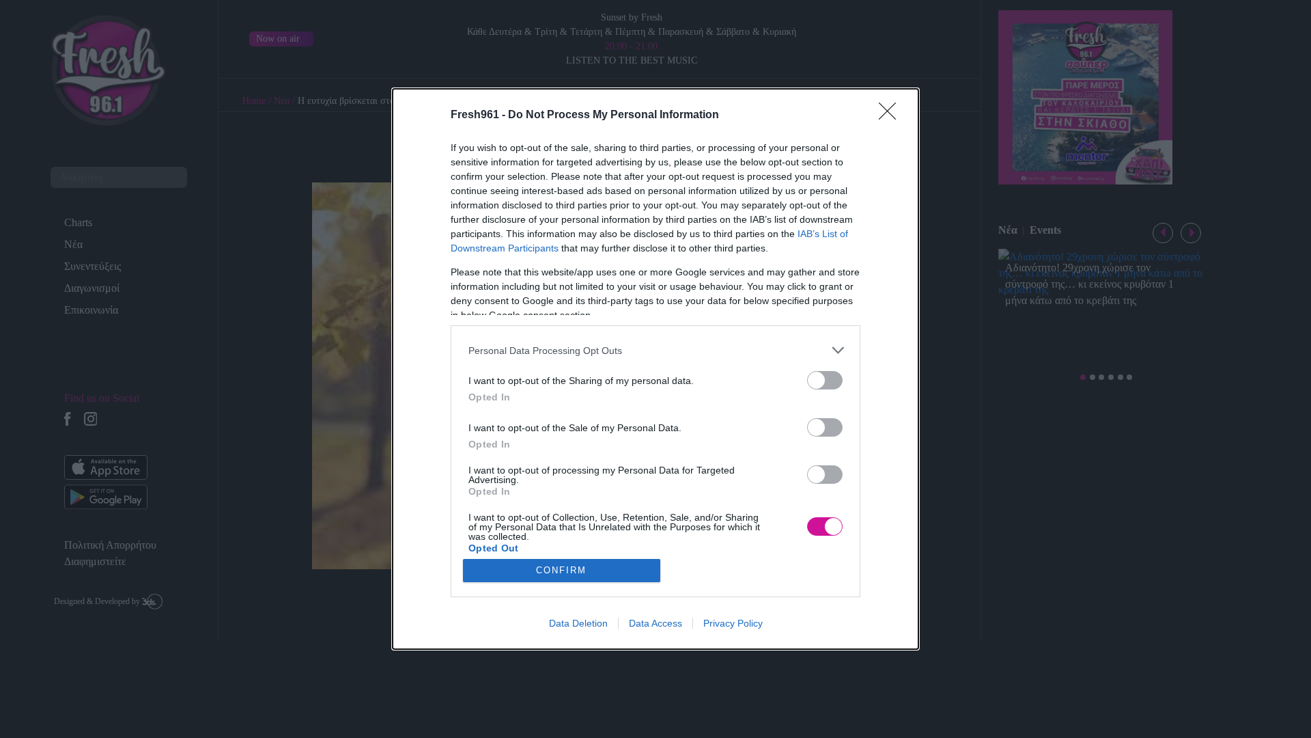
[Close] (892, 115)
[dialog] (655, 369)
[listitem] (655, 350)
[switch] (825, 380)
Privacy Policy (733, 623)
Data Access (655, 623)
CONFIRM (561, 570)
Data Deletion (578, 623)
